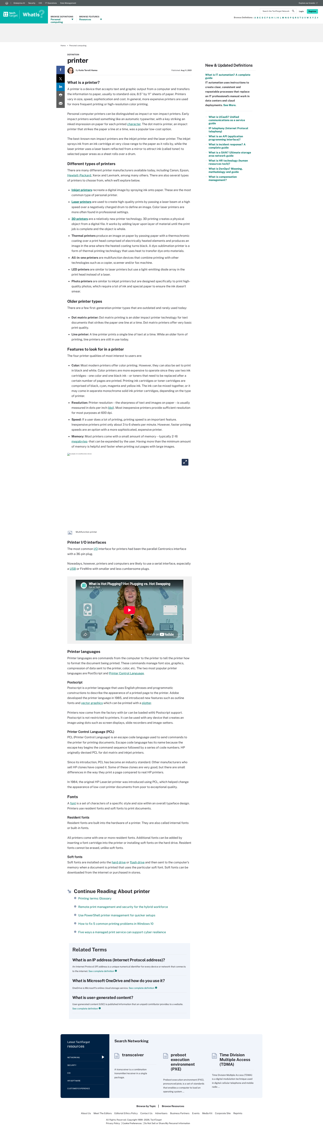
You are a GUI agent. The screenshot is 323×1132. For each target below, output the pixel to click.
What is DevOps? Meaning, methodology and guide (226, 170)
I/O (96, 549)
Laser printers (81, 202)
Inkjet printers (81, 190)
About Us (86, 1113)
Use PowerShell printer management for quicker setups (116, 915)
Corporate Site (223, 1113)
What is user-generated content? (102, 997)
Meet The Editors (103, 1113)
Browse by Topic (146, 1106)
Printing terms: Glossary (95, 898)
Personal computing (77, 46)
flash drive (137, 862)
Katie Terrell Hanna (88, 70)
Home (63, 46)
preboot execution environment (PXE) (183, 1061)
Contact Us (146, 1113)
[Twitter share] (60, 78)
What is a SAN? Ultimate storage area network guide (230, 154)
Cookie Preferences (132, 1123)
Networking (73, 1057)
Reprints (237, 1113)
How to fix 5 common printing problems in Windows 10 (115, 923)
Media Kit (207, 1113)
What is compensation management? (223, 178)
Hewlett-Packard (79, 175)
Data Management (68, 3)
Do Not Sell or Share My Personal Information (167, 1123)
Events (196, 1113)
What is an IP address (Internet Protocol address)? (118, 959)
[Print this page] (60, 95)
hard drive (119, 862)
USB (73, 568)
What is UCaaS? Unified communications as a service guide (227, 120)
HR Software (73, 1081)
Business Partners (179, 1113)
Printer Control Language (126, 673)
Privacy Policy (113, 1123)
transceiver (133, 1054)
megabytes (79, 441)
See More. (229, 105)
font (73, 803)
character (134, 124)
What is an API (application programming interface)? (226, 138)
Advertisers (161, 1113)
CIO (40, 3)
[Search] (293, 11)
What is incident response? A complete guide (227, 146)
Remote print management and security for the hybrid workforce (123, 907)
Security (31, 3)
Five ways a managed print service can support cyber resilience (122, 932)
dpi (111, 407)
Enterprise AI (19, 3)
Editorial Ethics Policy (126, 1113)
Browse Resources (173, 1106)
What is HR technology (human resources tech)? (228, 162)
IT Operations (51, 3)
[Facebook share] (60, 70)
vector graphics (92, 703)
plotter (146, 703)
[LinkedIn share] (60, 87)
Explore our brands (307, 3)
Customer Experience (78, 1088)
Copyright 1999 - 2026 (138, 1120)
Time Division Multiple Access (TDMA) (235, 1059)
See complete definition (101, 971)
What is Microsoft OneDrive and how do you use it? (118, 980)
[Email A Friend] (60, 103)
